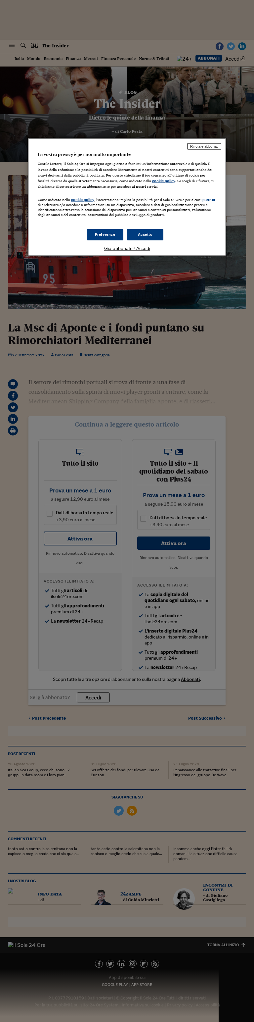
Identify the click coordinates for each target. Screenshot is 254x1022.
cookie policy (163, 180)
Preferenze (105, 234)
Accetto (145, 234)
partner (208, 199)
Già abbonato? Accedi (127, 248)
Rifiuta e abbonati (204, 146)
